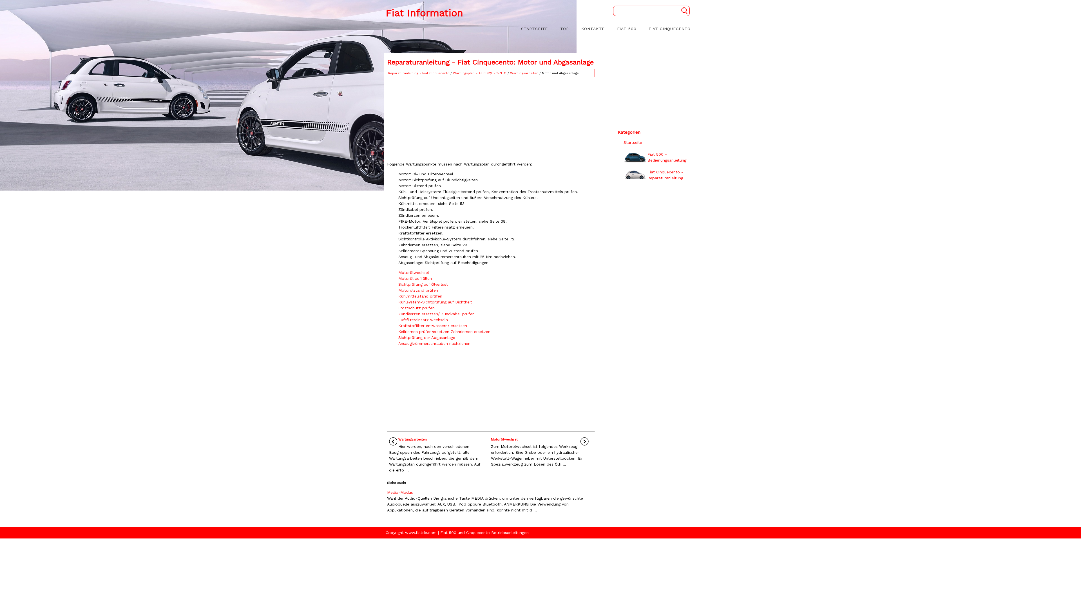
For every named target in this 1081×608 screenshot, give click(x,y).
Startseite (534, 28)
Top (564, 28)
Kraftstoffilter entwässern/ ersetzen (432, 325)
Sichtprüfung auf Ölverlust (423, 284)
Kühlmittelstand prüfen (420, 296)
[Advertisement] (491, 118)
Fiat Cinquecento (670, 28)
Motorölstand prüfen (418, 290)
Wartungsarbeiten (524, 73)
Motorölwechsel (413, 272)
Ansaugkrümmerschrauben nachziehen (434, 343)
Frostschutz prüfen (416, 308)
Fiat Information (424, 13)
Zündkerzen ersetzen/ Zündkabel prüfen (436, 314)
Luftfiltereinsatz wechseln (423, 320)
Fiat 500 (626, 28)
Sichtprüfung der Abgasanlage (426, 337)
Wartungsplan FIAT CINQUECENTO (479, 73)
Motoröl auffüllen (415, 278)
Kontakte (593, 28)
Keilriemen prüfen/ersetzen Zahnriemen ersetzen (444, 331)
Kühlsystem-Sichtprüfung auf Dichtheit (435, 302)
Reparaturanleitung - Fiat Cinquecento (418, 73)
